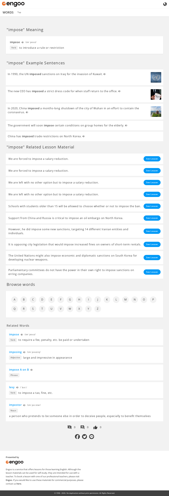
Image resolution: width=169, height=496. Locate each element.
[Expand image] (156, 77)
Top (19, 12)
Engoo (9, 480)
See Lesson (152, 158)
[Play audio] (23, 43)
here (19, 483)
